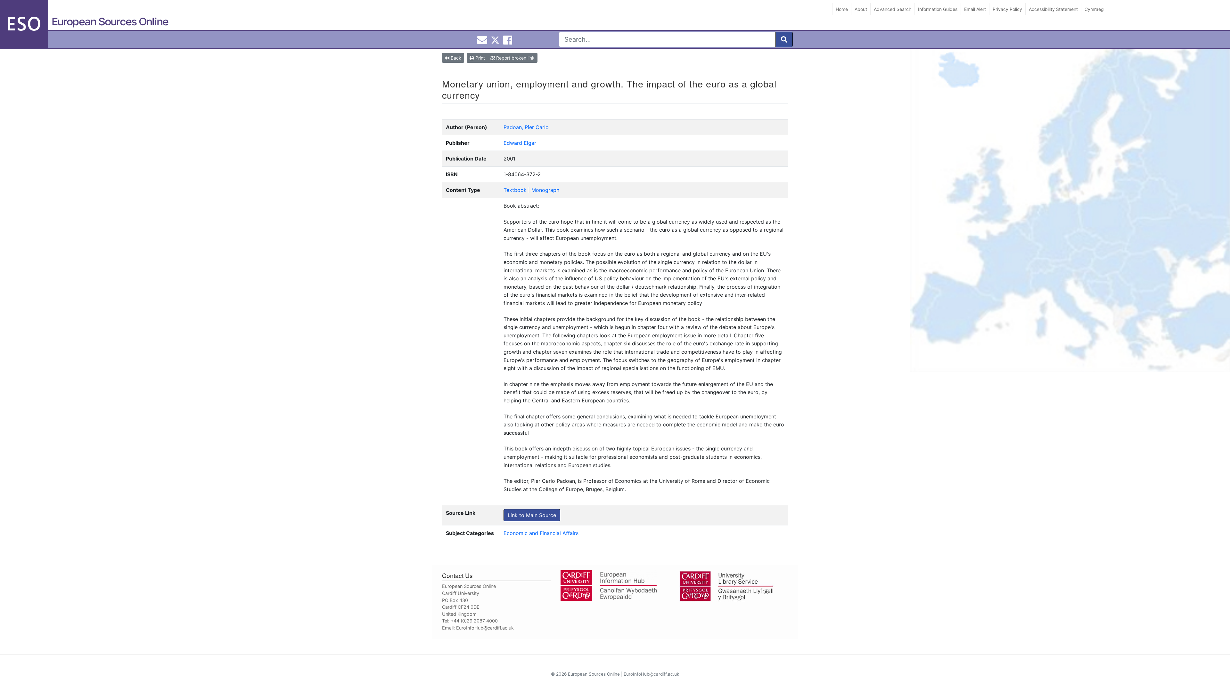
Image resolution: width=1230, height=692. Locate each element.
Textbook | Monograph (531, 190)
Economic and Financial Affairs (541, 533)
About (861, 9)
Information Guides (937, 9)
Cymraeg (1094, 9)
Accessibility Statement (1053, 9)
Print (479, 58)
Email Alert (975, 9)
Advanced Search (892, 9)
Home (842, 9)
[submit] (784, 39)
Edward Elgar (520, 143)
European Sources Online (110, 21)
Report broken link (515, 58)
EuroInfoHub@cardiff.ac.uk (485, 627)
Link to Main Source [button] (532, 515)
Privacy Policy (1007, 9)
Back (455, 58)
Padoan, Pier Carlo (526, 127)
